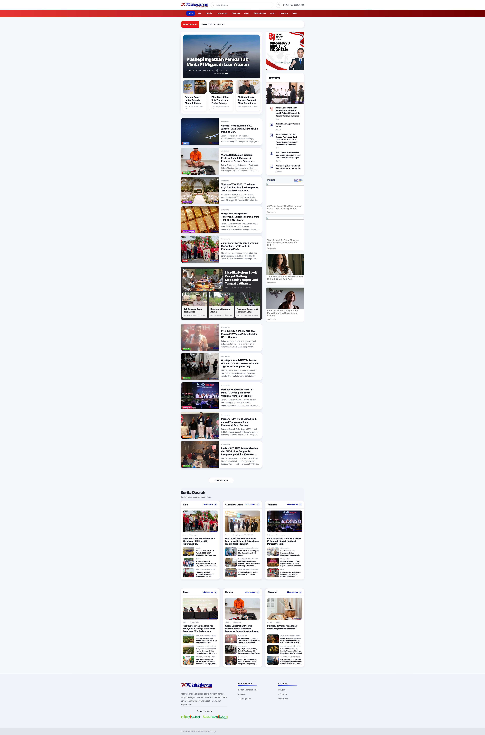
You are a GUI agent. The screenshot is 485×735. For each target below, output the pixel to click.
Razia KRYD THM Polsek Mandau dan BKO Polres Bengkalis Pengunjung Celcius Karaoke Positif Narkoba (247, 664)
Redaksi (241, 694)
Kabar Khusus (259, 13)
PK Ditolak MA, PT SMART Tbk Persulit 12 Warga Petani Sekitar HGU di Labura (239, 334)
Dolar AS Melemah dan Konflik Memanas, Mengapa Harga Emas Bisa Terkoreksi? (291, 651)
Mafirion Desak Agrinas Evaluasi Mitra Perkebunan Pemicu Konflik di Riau (247, 103)
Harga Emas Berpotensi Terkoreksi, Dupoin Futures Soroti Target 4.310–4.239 (240, 216)
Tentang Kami (244, 699)
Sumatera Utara (234, 504)
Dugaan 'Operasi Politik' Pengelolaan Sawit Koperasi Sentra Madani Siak (206, 640)
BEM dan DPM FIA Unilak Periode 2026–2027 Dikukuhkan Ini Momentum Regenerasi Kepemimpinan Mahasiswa (206, 555)
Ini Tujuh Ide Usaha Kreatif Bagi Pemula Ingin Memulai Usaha (282, 627)
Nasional (272, 504)
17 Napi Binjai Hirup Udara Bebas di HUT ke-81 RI (247, 573)
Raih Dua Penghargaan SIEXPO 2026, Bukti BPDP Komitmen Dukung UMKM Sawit (205, 663)
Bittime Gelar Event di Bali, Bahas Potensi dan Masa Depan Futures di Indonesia (290, 563)
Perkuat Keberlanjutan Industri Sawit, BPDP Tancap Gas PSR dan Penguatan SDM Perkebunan (199, 628)
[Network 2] (215, 717)
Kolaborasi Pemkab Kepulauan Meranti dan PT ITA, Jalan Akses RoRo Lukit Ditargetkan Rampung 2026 (206, 564)
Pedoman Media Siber (248, 690)
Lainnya (284, 13)
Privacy (281, 690)
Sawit (272, 13)
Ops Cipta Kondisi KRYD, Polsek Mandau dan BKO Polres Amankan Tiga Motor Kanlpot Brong (240, 363)
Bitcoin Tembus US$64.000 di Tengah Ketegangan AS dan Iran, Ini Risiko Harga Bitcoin (290, 641)
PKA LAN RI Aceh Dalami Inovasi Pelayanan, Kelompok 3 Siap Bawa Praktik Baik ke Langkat (242, 541)
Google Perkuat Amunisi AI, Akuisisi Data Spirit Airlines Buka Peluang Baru (239, 128)
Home (190, 13)
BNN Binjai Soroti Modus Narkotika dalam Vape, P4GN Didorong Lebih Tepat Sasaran (249, 564)
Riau (199, 13)
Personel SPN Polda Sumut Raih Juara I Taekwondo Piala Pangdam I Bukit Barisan (239, 422)
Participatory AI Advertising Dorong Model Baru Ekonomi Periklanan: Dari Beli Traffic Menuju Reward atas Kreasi (290, 663)
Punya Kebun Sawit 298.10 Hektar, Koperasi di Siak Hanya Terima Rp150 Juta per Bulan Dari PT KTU (206, 652)
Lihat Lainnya (221, 480)
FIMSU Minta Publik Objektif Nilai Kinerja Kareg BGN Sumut (248, 553)
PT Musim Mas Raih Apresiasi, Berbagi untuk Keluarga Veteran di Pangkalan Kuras (205, 575)
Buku (295, 13)
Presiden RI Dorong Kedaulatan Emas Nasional (219, 61)
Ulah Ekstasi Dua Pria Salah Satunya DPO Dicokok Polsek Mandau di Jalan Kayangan (288, 155)
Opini (246, 13)
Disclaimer (283, 699)
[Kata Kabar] (194, 5)
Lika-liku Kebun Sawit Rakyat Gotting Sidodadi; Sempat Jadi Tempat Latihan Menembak (241, 280)
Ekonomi (272, 592)
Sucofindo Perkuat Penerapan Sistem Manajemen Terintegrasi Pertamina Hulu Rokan (289, 554)
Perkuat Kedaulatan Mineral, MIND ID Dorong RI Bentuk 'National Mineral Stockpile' (237, 392)
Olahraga (236, 13)
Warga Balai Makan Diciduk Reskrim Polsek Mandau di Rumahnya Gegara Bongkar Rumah (242, 628)
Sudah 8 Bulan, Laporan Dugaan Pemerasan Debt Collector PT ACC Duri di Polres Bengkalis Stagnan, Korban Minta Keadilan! (287, 139)
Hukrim (209, 13)
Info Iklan (282, 694)
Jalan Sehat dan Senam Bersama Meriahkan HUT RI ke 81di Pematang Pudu (239, 246)
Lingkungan (222, 13)
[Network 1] (190, 717)
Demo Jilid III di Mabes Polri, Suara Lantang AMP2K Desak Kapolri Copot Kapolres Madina (290, 575)
